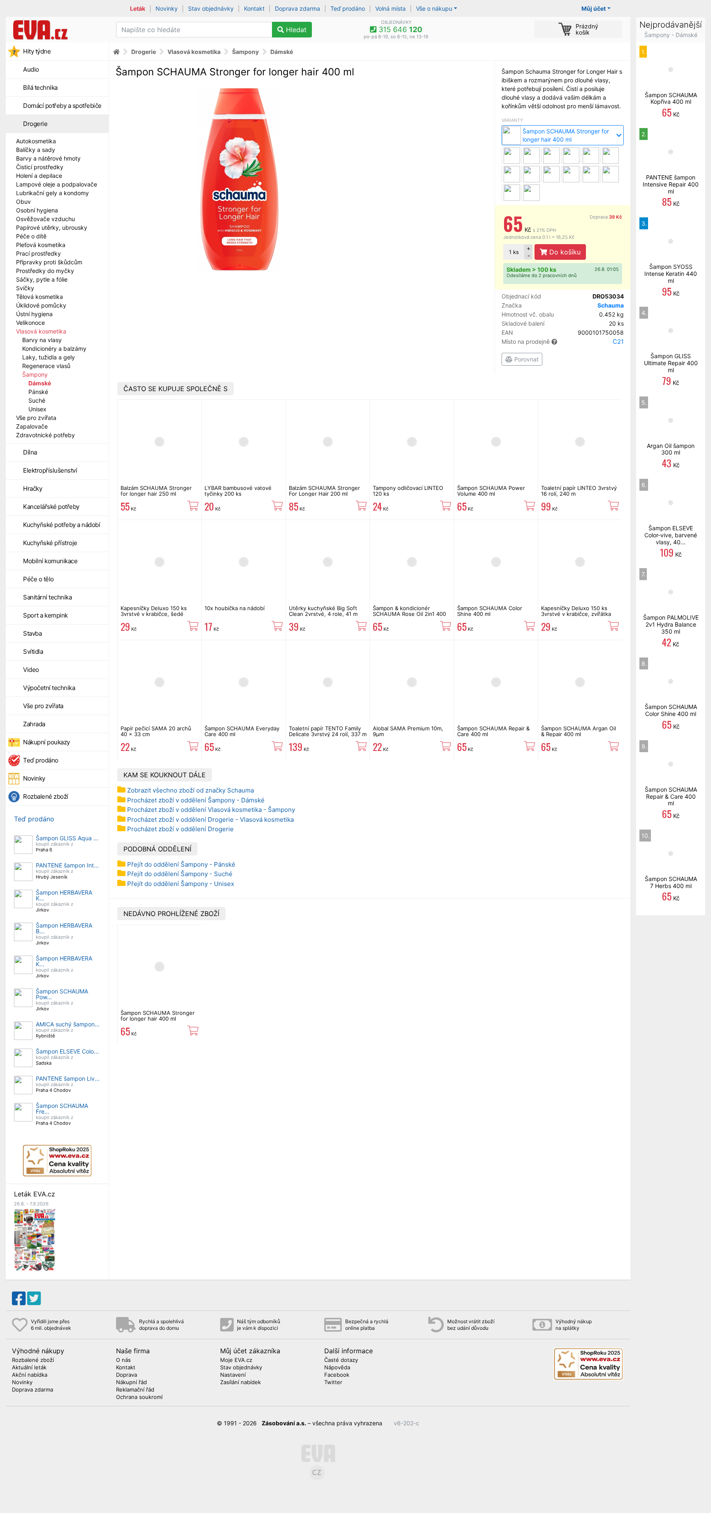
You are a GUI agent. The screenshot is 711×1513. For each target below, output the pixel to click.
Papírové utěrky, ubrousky (51, 227)
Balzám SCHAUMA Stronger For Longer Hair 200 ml (324, 491)
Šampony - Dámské (670, 34)
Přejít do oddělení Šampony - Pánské (181, 864)
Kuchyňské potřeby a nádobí (61, 525)
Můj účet (593, 8)
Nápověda (337, 1368)
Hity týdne (37, 51)
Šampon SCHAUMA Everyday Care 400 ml (241, 731)
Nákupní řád (131, 1382)
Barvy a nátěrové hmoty (48, 158)
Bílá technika (40, 87)
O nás (123, 1360)
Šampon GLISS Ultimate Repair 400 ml (671, 362)
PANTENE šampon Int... (67, 865)
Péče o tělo (38, 579)
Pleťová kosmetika (40, 244)
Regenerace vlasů (46, 365)
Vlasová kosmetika (41, 331)
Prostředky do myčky (45, 270)
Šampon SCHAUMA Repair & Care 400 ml (493, 731)
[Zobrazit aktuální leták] (34, 1239)
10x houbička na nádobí (234, 608)
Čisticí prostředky (39, 166)
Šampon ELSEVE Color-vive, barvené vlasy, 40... (670, 535)
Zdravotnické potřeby (45, 434)
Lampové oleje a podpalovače (56, 184)
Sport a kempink (45, 615)
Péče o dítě (31, 236)
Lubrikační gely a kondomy (52, 192)
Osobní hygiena (37, 210)
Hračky (32, 488)
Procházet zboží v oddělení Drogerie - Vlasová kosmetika (210, 819)
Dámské (39, 383)
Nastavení (233, 1375)
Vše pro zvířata (36, 417)
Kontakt (254, 8)
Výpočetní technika (49, 688)
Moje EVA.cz (236, 1360)
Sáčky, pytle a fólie (41, 279)
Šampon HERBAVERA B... (64, 928)
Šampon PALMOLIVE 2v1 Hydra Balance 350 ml (671, 624)
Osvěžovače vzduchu (45, 218)
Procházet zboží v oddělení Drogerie (180, 829)
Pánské (38, 391)
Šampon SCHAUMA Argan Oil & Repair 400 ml (578, 731)
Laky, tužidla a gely (48, 357)
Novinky (167, 8)
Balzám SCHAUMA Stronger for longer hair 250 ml (156, 491)
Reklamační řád (135, 1390)
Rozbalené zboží (45, 796)
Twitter (333, 1382)
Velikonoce (30, 322)
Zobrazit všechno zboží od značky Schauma (190, 790)
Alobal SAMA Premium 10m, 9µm (408, 731)
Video (31, 670)
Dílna (30, 452)
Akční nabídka (29, 1375)
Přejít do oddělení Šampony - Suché (179, 874)
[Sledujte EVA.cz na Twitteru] (34, 1298)
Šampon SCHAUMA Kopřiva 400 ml (671, 98)
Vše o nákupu (434, 8)
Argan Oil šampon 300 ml (671, 449)
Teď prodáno (347, 8)
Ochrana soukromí (139, 1397)
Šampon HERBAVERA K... (64, 895)
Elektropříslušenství (50, 470)
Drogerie (35, 124)
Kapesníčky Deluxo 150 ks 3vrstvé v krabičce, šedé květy (154, 614)
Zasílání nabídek (240, 1382)
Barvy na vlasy (42, 339)
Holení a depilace (39, 175)
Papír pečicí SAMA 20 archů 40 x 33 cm (156, 731)
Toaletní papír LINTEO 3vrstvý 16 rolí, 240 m (579, 491)
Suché (36, 400)
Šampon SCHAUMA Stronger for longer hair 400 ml (158, 1015)
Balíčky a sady (35, 149)
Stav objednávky (211, 8)
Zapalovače (32, 426)
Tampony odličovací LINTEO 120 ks (408, 491)
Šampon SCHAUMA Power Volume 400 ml (491, 491)
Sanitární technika (47, 597)
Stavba (32, 633)
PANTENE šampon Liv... (68, 1078)
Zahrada (34, 724)
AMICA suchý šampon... (68, 1024)
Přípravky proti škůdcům (49, 262)
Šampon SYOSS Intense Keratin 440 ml (670, 273)
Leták (137, 8)
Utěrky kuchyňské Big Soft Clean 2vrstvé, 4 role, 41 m (323, 611)
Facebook (336, 1375)
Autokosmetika (36, 141)
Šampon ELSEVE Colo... (67, 1051)
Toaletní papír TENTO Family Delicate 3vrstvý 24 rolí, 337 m (328, 731)
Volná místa (390, 8)
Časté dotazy (341, 1360)
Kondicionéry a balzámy (54, 348)
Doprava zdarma (297, 8)
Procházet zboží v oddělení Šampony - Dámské (196, 800)
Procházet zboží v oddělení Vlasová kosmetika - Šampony (211, 810)
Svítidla (33, 651)
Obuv (23, 201)
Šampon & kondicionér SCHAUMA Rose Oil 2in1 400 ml (409, 614)
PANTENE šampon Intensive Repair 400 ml (671, 184)
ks (514, 252)
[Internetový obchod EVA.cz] (58, 30)
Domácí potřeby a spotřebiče (62, 106)
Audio (31, 69)
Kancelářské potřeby (51, 507)
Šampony (35, 374)
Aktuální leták (29, 1368)
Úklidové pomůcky (41, 305)
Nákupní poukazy (46, 742)
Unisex (37, 409)
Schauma (610, 305)
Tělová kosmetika (39, 296)
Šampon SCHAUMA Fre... (62, 1108)
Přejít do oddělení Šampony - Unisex (180, 884)
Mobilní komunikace (50, 561)
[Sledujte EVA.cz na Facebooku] (19, 1298)
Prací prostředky (38, 253)
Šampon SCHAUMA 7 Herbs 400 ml (671, 882)
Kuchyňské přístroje (50, 543)
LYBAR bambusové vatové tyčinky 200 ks (238, 491)
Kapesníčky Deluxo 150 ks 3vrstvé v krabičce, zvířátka (576, 611)
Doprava (606, 217)
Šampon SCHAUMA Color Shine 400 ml (489, 611)
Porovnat (526, 359)
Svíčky (25, 287)
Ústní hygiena (34, 313)
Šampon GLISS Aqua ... (67, 838)
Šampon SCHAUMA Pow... (62, 994)
